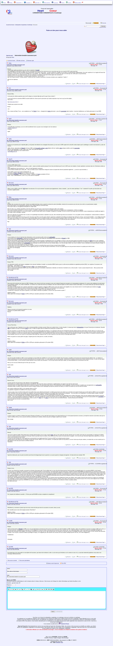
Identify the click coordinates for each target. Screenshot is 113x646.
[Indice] (18, 589)
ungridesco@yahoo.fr (12, 128)
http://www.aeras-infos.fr (13, 102)
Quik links (37, 2)
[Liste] (40, 589)
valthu (10, 139)
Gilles (13, 57)
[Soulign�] (13, 589)
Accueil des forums (10, 24)
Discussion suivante (12, 560)
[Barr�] (16, 589)
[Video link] (53, 589)
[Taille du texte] (24, 589)
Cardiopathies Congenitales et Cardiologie (23, 24)
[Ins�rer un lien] (31, 589)
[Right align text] (51, 589)
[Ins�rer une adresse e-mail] (36, 589)
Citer (74, 83)
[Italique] (11, 589)
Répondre (69, 83)
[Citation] (42, 589)
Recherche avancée (103, 27)
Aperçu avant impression (53, 563)
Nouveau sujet (30, 60)
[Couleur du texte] (22, 589)
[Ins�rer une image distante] (33, 589)
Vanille (10, 407)
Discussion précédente (25, 560)
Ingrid (10, 118)
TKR (10, 229)
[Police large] (29, 589)
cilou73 (10, 159)
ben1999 (11, 449)
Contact (69, 2)
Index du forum (21, 60)
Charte (62, 2)
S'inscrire (104, 23)
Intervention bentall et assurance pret (16, 64)
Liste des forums (11, 60)
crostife (10, 520)
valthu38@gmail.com (12, 151)
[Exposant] (20, 589)
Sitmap (10, 2)
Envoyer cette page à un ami (83, 83)
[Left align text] (47, 589)
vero (10, 88)
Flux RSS (64, 563)
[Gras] (9, 589)
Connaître (28, 2)
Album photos (47, 2)
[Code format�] (45, 589)
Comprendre (19, 2)
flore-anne (11, 182)
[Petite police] (27, 589)
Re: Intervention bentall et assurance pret (17, 89)
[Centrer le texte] (49, 589)
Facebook (55, 2)
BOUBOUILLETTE (13, 277)
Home (4, 2)
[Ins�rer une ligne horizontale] (38, 589)
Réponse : (9, 585)
